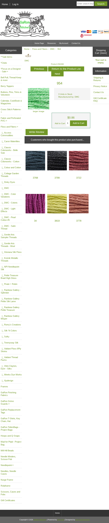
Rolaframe (5, 486)
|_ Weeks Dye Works (11, 374)
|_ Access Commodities (7, 134)
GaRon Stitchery (39, 520)
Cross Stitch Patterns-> (11, 110)
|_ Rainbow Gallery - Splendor (11, 291)
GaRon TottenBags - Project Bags (10, 428)
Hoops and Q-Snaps (10, 436)
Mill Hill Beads (7, 450)
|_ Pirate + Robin (9, 284)
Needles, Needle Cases (8, 472)
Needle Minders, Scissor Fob (8, 457)
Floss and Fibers (39, 49)
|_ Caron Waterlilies (10, 141)
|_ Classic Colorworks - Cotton (10, 160)
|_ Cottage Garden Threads (10, 174)
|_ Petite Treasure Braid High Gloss (9, 276)
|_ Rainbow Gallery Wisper (10, 317)
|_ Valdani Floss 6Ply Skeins (11, 349)
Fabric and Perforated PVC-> (11, 119)
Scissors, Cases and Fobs (10, 493)
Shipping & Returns (98, 78)
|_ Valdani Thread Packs (9, 358)
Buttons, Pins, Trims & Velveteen (11, 93)
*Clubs (4, 63)
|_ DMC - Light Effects (8, 210)
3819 (57, 220)
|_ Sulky (5, 336)
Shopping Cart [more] (101, 51)
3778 (78, 220)
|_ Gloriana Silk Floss (11, 252)
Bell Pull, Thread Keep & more (11, 78)
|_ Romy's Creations (11, 324)
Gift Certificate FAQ (100, 99)
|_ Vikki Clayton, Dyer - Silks (9, 367)
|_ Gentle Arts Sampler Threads (9, 236)
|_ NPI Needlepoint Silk (10, 268)
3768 (35, 177)
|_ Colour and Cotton (11, 167)
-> (9, 126)
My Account (63, 43)
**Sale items (6, 57)
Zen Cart (60, 520)
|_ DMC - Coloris (9, 202)
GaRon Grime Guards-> (7, 402)
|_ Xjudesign (7, 380)
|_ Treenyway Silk (9, 342)
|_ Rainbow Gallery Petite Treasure (10, 308)
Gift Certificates (8, 500)
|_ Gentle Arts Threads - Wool (8, 244)
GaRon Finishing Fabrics (8, 393)
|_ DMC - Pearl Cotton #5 (8, 218)
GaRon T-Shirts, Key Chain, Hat (10, 419)
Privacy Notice (100, 86)
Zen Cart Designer (83, 520)
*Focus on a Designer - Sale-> (11, 70)
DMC (52, 49)
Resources (51, 43)
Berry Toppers (7, 86)
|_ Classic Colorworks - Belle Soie (9, 150)
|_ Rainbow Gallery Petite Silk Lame (10, 300)
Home (5, 4)
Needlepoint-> (7, 465)
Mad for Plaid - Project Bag (11, 443)
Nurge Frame (7, 480)
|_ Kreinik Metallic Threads (9, 259)
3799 (57, 177)
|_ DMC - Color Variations (8, 195)
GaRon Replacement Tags (10, 411)
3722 (78, 177)
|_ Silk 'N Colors (9, 330)
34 (35, 220)
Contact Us (76, 43)
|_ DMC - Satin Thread (8, 227)
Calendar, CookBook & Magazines (11, 102)
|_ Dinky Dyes (8, 182)
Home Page (39, 43)
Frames (4, 386)
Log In (15, 4)
